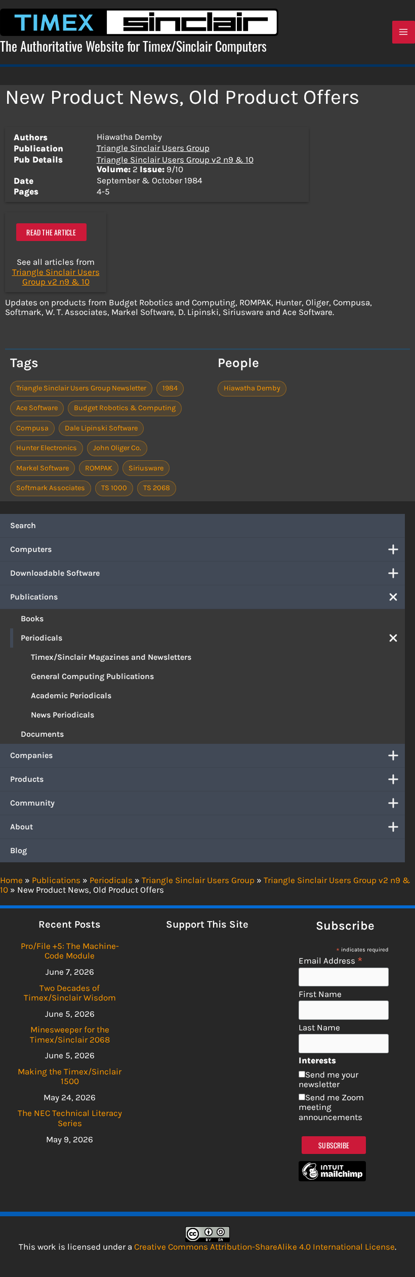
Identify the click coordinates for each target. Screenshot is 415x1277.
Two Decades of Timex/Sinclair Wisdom (70, 993)
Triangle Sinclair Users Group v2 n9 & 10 (175, 159)
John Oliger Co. (117, 448)
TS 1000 (114, 488)
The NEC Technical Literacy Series (70, 1118)
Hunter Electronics (46, 448)
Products (27, 779)
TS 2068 (156, 488)
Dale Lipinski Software (101, 428)
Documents (42, 734)
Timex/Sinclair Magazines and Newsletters (111, 657)
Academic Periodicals (71, 695)
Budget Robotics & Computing (125, 408)
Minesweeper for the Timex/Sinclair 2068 (70, 1034)
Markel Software (42, 468)
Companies (31, 755)
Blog (18, 850)
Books (32, 618)
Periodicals (41, 638)
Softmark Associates (50, 488)
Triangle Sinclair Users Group (153, 148)
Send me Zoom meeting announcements (331, 1107)
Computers (31, 549)
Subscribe (333, 1145)
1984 (170, 388)
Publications (34, 597)
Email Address (331, 960)
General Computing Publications (92, 676)
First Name (320, 994)
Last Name (319, 1027)
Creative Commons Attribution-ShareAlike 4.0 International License (264, 1247)
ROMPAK (98, 468)
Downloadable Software (55, 573)
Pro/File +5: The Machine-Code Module (70, 951)
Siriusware (146, 468)
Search (23, 525)
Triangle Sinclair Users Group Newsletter (81, 388)
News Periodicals (62, 715)
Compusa (32, 428)
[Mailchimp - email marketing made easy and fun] (332, 1178)
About (21, 826)
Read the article (51, 232)
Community (32, 803)
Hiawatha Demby (252, 388)
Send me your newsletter (328, 1079)
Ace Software (37, 408)
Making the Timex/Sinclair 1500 (69, 1076)
